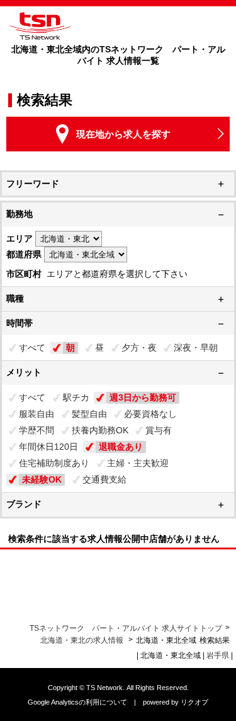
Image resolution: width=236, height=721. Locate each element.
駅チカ (76, 397)
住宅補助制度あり (54, 463)
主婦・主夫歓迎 (138, 463)
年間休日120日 (48, 447)
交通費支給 (104, 479)
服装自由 (36, 414)
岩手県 (217, 655)
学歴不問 (36, 430)
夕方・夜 (139, 348)
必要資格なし (150, 414)
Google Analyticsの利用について (77, 702)
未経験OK (42, 479)
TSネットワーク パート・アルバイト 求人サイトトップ (126, 628)
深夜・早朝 (196, 348)
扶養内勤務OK (100, 430)
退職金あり (121, 447)
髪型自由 (89, 414)
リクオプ (194, 702)
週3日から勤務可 (143, 397)
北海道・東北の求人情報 (82, 640)
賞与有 (158, 430)
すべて (32, 348)
